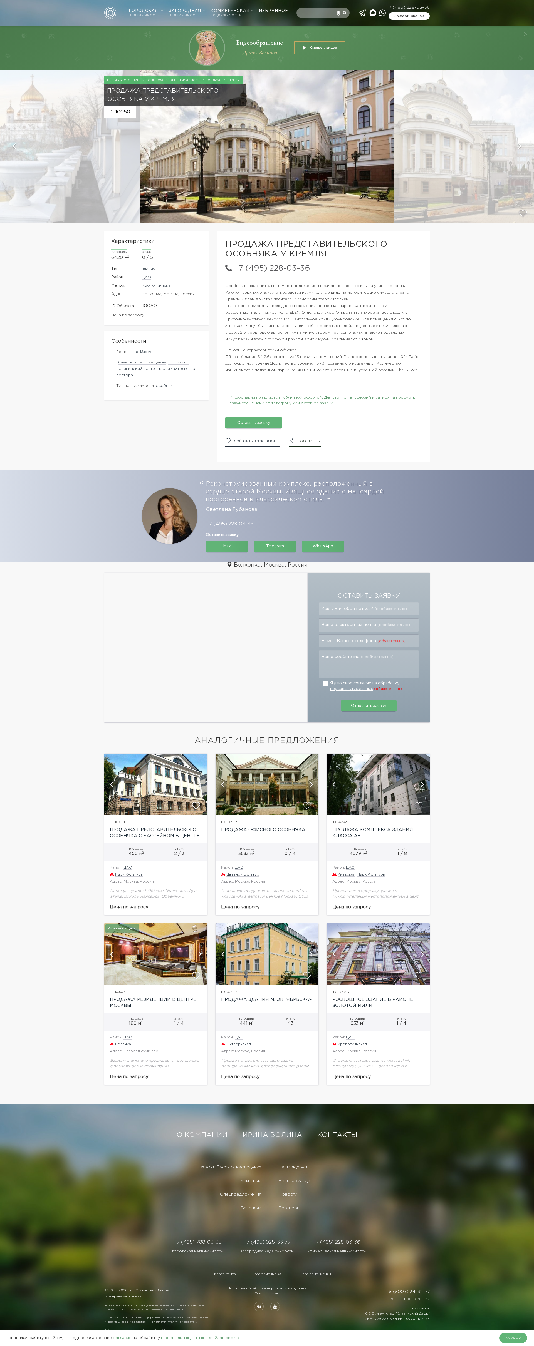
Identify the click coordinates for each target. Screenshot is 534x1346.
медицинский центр (135, 368)
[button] (70, 146)
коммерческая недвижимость (336, 1251)
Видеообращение (259, 43)
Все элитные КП (316, 1274)
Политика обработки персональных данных (267, 1288)
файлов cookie (224, 1338)
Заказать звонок (409, 16)
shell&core (143, 351)
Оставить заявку (253, 423)
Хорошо (513, 1337)
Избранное (273, 11)
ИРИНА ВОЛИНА (272, 1135)
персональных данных (351, 689)
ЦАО (146, 277)
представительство (176, 368)
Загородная (185, 13)
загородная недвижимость (267, 1251)
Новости (287, 1194)
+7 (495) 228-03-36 (408, 7)
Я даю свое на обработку (366, 686)
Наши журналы (295, 1167)
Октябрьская (238, 1044)
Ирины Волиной (259, 52)
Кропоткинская (157, 285)
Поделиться (309, 441)
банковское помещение (142, 362)
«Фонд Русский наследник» (231, 1167)
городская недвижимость (197, 1251)
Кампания (250, 1181)
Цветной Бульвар (242, 874)
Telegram (275, 546)
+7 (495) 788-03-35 (198, 1242)
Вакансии (251, 1208)
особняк (164, 385)
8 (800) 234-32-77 (409, 1292)
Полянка (123, 1044)
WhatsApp (323, 546)
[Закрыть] (525, 34)
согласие (362, 683)
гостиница (178, 362)
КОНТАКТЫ (337, 1135)
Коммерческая (230, 13)
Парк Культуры (129, 874)
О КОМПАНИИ (202, 1135)
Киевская (346, 874)
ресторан (125, 375)
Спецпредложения (240, 1194)
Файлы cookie (267, 1293)
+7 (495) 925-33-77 (267, 1242)
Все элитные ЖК (269, 1274)
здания (148, 269)
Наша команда (294, 1181)
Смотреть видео (323, 47)
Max (227, 546)
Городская (144, 13)
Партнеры (289, 1208)
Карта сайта (225, 1274)
